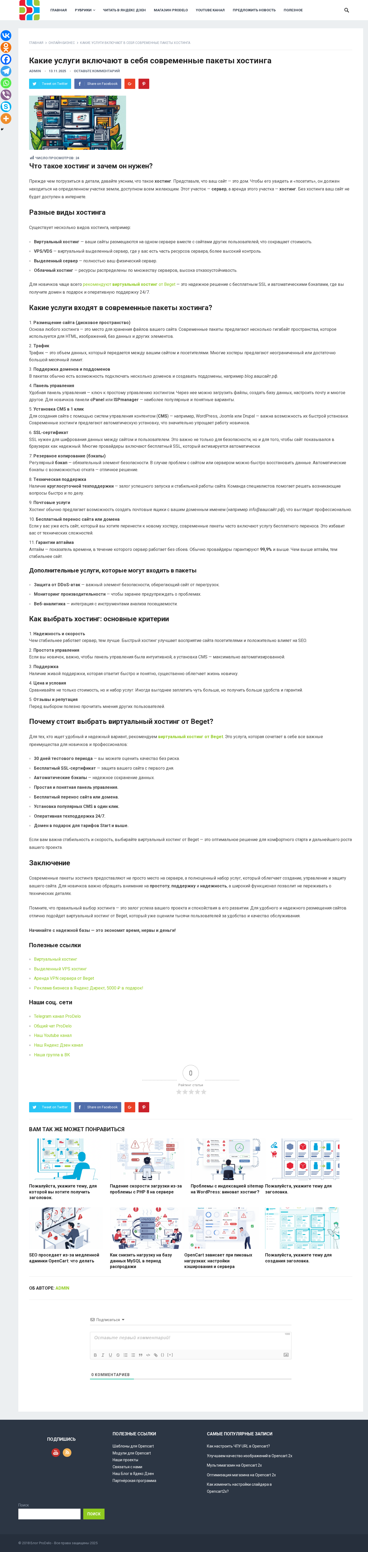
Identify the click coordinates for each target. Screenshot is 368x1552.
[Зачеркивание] (118, 1355)
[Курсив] (103, 1355)
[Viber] (6, 94)
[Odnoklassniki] (6, 47)
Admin (35, 71)
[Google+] (129, 84)
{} (163, 1355)
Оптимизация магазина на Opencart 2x (241, 1475)
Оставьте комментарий (97, 71)
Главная (58, 10)
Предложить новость (254, 10)
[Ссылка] (155, 1355)
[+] (170, 1355)
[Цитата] (140, 1355)
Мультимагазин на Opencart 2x (234, 1465)
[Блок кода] (148, 1355)
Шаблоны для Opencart (133, 1446)
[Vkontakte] (6, 35)
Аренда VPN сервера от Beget (64, 978)
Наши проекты (125, 1460)
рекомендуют (121, 284)
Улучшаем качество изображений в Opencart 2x (249, 1456)
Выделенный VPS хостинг (60, 968)
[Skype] (6, 106)
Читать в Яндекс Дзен (124, 10)
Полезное (293, 10)
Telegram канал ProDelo (57, 1016)
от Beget (167, 284)
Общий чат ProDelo (53, 1026)
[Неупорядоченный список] (133, 1355)
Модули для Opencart (132, 1453)
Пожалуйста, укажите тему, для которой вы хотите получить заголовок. (63, 1191)
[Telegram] (6, 71)
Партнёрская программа (134, 1480)
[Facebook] (6, 59)
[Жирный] (95, 1355)
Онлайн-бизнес (61, 43)
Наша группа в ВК (52, 1054)
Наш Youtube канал (53, 1035)
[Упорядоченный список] (125, 1355)
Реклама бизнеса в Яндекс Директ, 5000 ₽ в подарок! (88, 988)
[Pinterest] (143, 84)
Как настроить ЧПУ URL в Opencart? (238, 1446)
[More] (6, 118)
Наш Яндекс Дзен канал (58, 1045)
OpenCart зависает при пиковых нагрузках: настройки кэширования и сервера (218, 1260)
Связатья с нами (127, 1467)
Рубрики (83, 10)
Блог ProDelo (40, 1543)
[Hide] (2, 129)
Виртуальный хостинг (55, 959)
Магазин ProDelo (171, 10)
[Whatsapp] (6, 83)
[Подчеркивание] (110, 1355)
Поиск (23, 1505)
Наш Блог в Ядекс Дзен (133, 1473)
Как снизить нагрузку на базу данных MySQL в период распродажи (141, 1260)
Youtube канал (210, 10)
